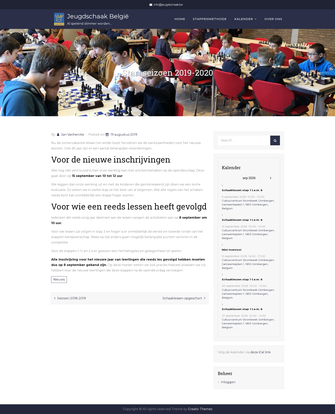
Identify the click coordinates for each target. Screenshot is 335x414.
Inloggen (228, 382)
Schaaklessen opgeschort (182, 298)
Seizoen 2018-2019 (71, 298)
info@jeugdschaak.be (168, 4)
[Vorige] (227, 178)
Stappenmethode (210, 19)
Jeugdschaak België (98, 16)
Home (179, 19)
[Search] (275, 140)
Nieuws (59, 279)
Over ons (273, 19)
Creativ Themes (200, 409)
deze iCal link (260, 352)
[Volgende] (270, 178)
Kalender (243, 19)
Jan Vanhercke (72, 134)
